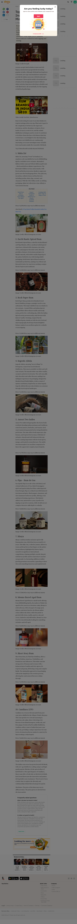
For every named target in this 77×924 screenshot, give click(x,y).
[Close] (55, 7)
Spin (38, 16)
